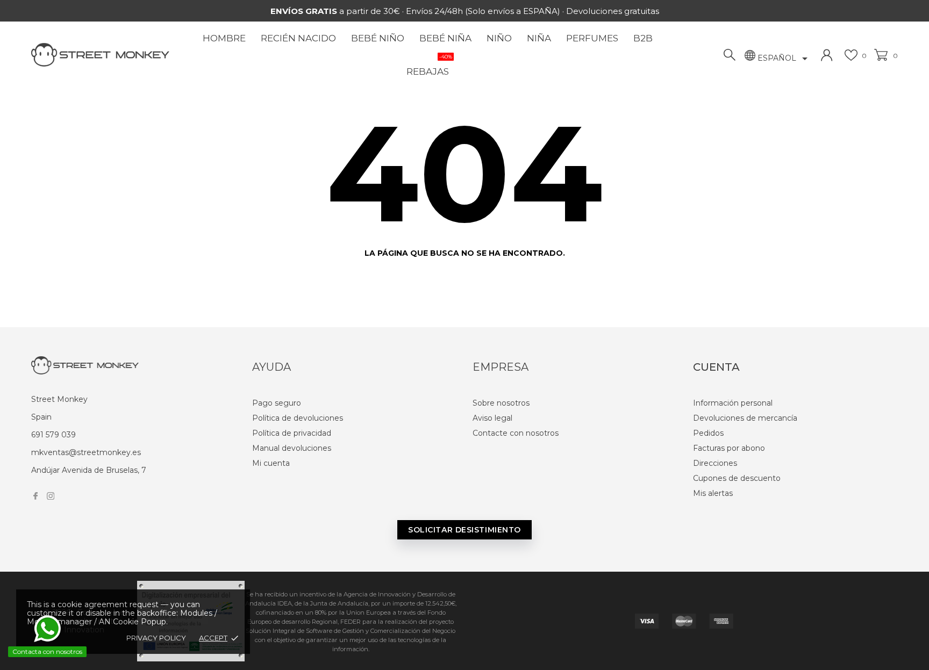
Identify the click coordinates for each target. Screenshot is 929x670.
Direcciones (715, 463)
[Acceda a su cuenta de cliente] (827, 55)
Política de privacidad (291, 433)
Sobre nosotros (501, 403)
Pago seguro (276, 403)
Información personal (733, 403)
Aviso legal (492, 418)
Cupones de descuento (737, 478)
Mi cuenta (271, 463)
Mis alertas (713, 493)
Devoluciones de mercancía (745, 418)
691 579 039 (53, 435)
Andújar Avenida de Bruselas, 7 (88, 470)
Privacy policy (156, 637)
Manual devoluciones (291, 448)
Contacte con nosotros (516, 433)
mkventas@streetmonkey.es (86, 452)
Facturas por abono (729, 448)
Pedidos (708, 433)
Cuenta (716, 367)
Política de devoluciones (297, 418)
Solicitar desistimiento (464, 530)
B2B (643, 38)
